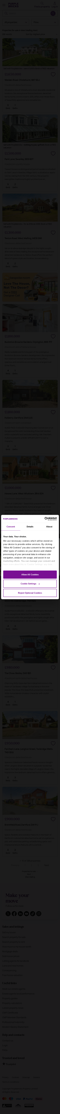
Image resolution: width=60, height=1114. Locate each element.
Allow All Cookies (30, 574)
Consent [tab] (11, 526)
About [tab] (49, 526)
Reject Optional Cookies (30, 593)
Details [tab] (30, 526)
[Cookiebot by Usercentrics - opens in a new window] (44, 519)
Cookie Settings (28, 583)
